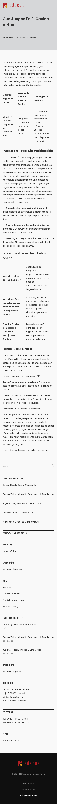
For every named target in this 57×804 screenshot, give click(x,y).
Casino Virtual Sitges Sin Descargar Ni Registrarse (28, 494)
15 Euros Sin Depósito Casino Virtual (21, 521)
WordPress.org (10, 606)
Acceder (7, 587)
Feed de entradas (12, 593)
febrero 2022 (9, 551)
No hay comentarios (26, 37)
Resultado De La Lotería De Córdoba (21, 408)
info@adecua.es (11, 740)
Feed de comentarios (14, 600)
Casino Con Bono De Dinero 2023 (20, 512)
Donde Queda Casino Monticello (19, 485)
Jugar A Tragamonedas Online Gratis (22, 503)
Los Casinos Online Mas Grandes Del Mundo (25, 450)
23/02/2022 (8, 37)
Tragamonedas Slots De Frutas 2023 (21, 376)
